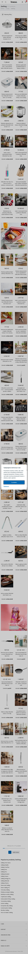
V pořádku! (14, 482)
